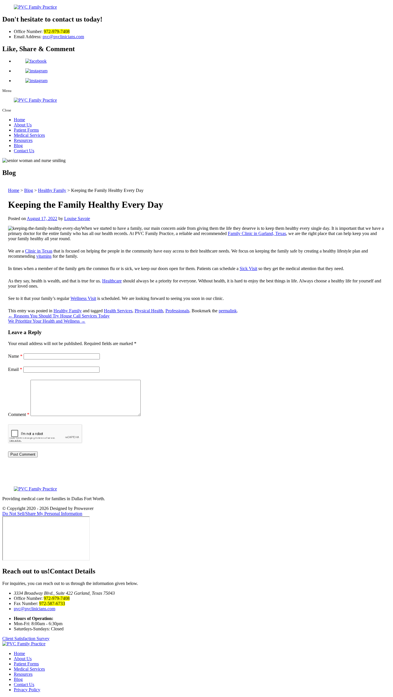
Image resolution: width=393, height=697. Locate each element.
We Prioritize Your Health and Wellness (46, 321)
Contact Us (24, 150)
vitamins (43, 256)
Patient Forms (26, 130)
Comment (18, 414)
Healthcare (112, 280)
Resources (23, 140)
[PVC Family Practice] (196, 643)
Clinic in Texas (38, 251)
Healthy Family (68, 310)
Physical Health (149, 310)
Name (15, 356)
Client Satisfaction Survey (25, 638)
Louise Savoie (77, 218)
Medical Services (29, 135)
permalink (228, 310)
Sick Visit (248, 268)
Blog (18, 145)
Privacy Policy (27, 689)
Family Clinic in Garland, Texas (257, 233)
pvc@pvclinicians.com (63, 36)
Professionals (177, 310)
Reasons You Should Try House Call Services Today (59, 315)
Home (19, 119)
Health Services (118, 310)
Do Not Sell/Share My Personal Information (42, 513)
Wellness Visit (83, 298)
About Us (23, 124)
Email (15, 369)
